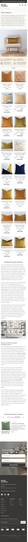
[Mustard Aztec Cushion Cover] (7, 194)
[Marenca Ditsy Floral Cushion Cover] (20, 76)
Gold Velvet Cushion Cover (20, 250)
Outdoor (2, 506)
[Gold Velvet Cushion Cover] (20, 242)
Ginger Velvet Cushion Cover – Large (20, 202)
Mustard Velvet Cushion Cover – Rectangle (7, 154)
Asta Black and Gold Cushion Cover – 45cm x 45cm (7, 178)
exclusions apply (22, 1)
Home (2, 8)
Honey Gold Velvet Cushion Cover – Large (7, 130)
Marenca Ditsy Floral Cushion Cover (20, 85)
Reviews (11, 504)
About (11, 500)
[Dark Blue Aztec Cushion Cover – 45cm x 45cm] (20, 169)
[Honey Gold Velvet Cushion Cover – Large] (7, 122)
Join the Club (13, 465)
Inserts (2, 512)
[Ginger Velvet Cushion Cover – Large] (20, 194)
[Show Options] (24, 460)
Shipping (21, 504)
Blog (11, 502)
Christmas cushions (21, 353)
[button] (22, 4)
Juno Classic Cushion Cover (7, 106)
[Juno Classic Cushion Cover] (7, 98)
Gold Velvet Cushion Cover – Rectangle (7, 251)
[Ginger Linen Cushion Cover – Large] (7, 76)
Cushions (3, 500)
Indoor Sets (3, 508)
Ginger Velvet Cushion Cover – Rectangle (20, 226)
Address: (3, 486)
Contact (20, 500)
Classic (2, 502)
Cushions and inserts (17, 423)
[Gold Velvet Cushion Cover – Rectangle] (7, 242)
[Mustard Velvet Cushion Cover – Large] (20, 122)
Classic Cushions (7, 87)
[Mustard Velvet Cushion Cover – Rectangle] (7, 145)
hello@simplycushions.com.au (10, 484)
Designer (3, 504)
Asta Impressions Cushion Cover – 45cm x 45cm (20, 154)
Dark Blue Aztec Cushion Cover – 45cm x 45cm (20, 177)
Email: (2, 484)
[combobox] (13, 460)
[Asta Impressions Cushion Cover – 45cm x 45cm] (20, 145)
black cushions (5, 278)
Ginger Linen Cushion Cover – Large (7, 85)
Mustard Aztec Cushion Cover (7, 202)
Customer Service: (5, 490)
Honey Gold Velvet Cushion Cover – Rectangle (7, 227)
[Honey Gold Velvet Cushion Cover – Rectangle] (7, 217)
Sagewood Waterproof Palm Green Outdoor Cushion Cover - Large (5, 432)
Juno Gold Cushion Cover (20, 106)
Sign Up (23, 522)
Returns (20, 502)
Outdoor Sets (3, 510)
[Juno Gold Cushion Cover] (20, 98)
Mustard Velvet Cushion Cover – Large (20, 130)
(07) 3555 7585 (12, 490)
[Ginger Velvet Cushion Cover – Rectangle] (20, 217)
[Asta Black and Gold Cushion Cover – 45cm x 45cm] (7, 169)
